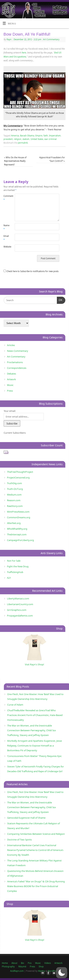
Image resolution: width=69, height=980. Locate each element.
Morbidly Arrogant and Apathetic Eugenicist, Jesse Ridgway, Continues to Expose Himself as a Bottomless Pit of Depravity (34, 745)
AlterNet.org (14, 523)
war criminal (50, 139)
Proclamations (15, 362)
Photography (8, 966)
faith (45, 135)
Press (10, 390)
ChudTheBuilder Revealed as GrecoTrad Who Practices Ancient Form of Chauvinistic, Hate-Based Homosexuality (35, 715)
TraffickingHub (15, 572)
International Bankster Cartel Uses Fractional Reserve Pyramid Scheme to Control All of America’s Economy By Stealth (35, 850)
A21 (9, 577)
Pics (29, 963)
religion (17, 139)
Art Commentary (51, 39)
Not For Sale (13, 560)
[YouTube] (53, 973)
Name (6, 227)
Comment (6, 198)
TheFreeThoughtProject (20, 471)
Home (5, 963)
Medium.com (14, 494)
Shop (41, 966)
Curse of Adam (15, 704)
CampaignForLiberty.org (20, 540)
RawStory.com (15, 506)
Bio (22, 963)
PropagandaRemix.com (20, 615)
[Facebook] (47, 973)
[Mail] (42, 973)
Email (6, 238)
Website (6, 246)
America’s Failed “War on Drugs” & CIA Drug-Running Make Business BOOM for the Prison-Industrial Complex (36, 886)
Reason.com (13, 500)
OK (60, 300)
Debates (11, 373)
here (24, 52)
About (14, 963)
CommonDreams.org (18, 517)
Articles (11, 345)
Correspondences (16, 368)
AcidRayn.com (17, 971)
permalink (23, 142)
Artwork (11, 379)
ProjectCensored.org (18, 477)
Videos (47, 963)
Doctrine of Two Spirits (19, 839)
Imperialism (55, 135)
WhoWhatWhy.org (17, 528)
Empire (38, 135)
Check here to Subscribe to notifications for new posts (32, 271)
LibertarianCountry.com (20, 604)
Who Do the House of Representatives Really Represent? (15, 161)
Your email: (10, 411)
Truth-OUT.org (15, 489)
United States (37, 139)
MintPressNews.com (18, 511)
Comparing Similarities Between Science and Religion (36, 834)
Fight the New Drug (18, 566)
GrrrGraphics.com (16, 610)
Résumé (22, 966)
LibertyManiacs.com (18, 598)
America (15, 135)
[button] (61, 972)
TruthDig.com (14, 483)
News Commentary (17, 350)
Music (10, 385)
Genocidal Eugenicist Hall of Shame (26, 817)
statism (25, 139)
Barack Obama (27, 135)
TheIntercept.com (16, 534)
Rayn (9, 39)
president (8, 139)
